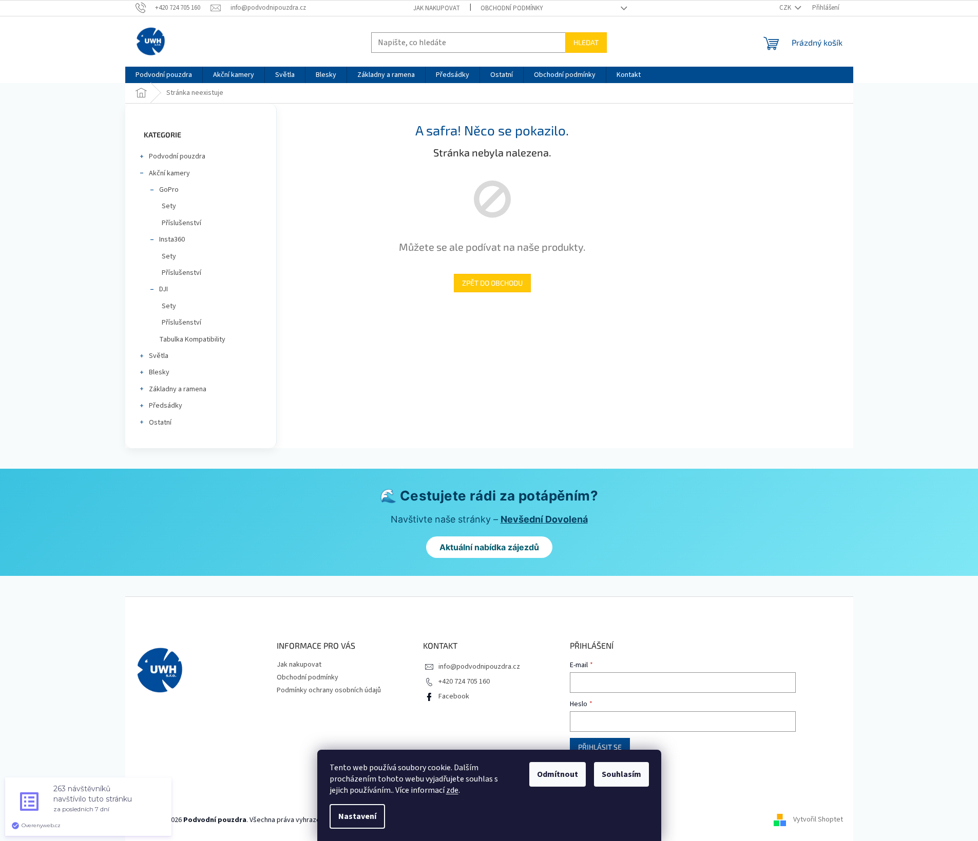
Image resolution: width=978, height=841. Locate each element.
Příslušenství (181, 223)
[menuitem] (163, 75)
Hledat (586, 42)
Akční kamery (169, 173)
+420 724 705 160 (464, 681)
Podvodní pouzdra (177, 156)
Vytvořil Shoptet (818, 820)
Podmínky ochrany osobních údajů (329, 690)
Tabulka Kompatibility (192, 339)
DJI (163, 289)
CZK (786, 7)
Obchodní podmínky (512, 8)
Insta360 (172, 239)
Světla (158, 356)
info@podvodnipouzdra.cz (479, 667)
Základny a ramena (177, 389)
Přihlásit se (600, 747)
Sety (169, 206)
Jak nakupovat (436, 8)
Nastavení (357, 816)
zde (452, 790)
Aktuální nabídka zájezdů (489, 547)
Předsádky (165, 406)
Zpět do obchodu (492, 282)
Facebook (453, 696)
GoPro (169, 190)
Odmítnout (557, 774)
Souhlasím (621, 774)
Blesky (159, 372)
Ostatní (160, 422)
